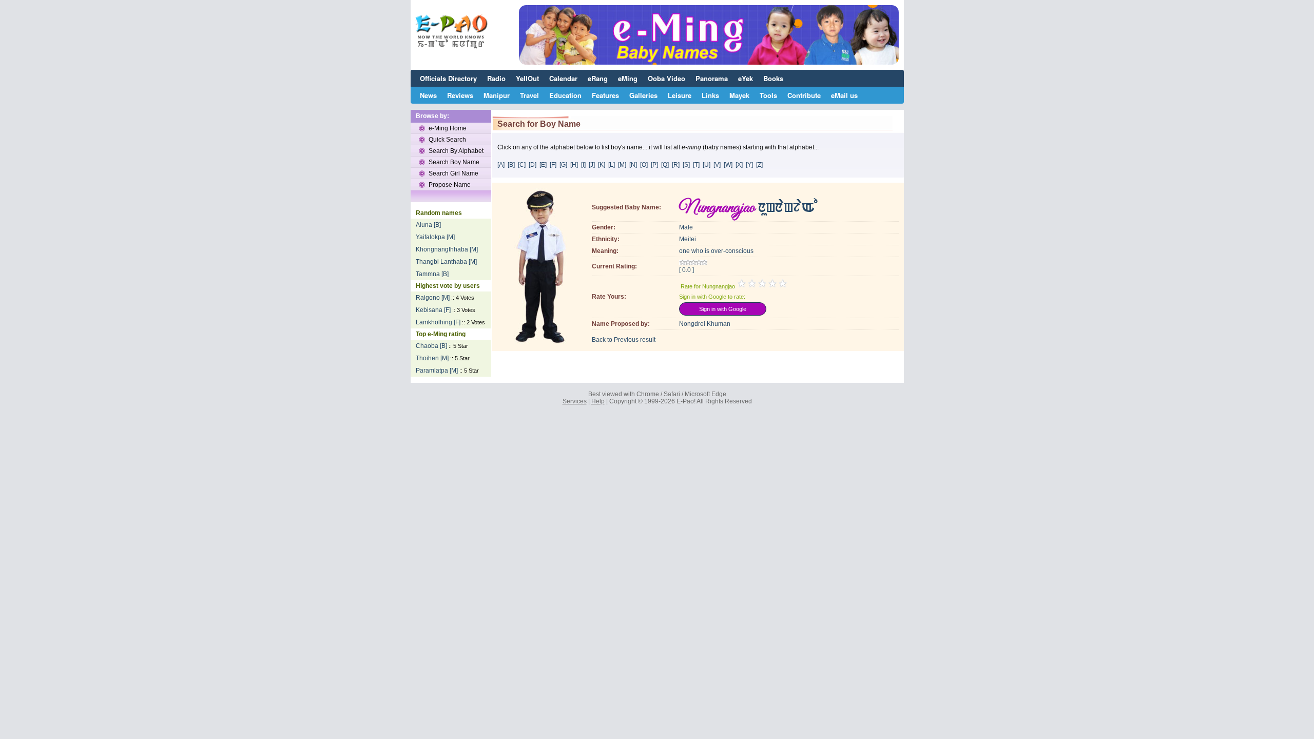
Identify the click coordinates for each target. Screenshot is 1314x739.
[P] (654, 164)
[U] (706, 164)
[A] (501, 164)
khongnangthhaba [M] (447, 249)
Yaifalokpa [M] (435, 237)
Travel (529, 95)
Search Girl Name (453, 173)
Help (598, 401)
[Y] (749, 164)
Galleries (643, 95)
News (428, 95)
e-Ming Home (448, 128)
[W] (728, 164)
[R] (676, 164)
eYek (745, 78)
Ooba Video (666, 78)
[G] (563, 164)
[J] (592, 164)
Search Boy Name (454, 162)
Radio (496, 78)
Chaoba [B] (431, 345)
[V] (717, 164)
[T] (696, 164)
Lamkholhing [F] (438, 322)
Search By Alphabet (456, 150)
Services (575, 401)
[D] (532, 164)
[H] (574, 164)
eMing (627, 78)
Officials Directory (448, 78)
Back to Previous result (623, 339)
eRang (598, 78)
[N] (633, 164)
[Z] (759, 164)
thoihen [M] (432, 358)
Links (710, 95)
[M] (622, 164)
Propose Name (450, 184)
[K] (601, 164)
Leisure (679, 95)
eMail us (844, 95)
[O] (644, 164)
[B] (511, 164)
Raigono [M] (433, 297)
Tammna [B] (432, 274)
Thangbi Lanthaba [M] (446, 261)
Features (605, 95)
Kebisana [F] (433, 310)
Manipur (497, 95)
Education (565, 95)
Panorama (711, 78)
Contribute (804, 95)
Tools (768, 95)
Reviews (460, 95)
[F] (553, 164)
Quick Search (447, 139)
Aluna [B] (428, 224)
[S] (686, 164)
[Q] (665, 164)
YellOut (527, 78)
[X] (739, 164)
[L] (611, 164)
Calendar (563, 78)
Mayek (739, 95)
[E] (543, 164)
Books (773, 78)
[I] (583, 164)
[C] (522, 164)
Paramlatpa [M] (437, 370)
